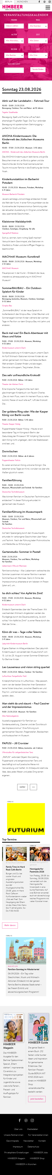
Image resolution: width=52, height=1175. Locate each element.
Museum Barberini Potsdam (13, 194)
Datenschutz (33, 1147)
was (38, 20)
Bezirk (14, 49)
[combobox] (38, 26)
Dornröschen (10, 451)
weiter (22, 787)
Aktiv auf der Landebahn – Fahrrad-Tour (25, 101)
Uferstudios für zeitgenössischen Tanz (17, 752)
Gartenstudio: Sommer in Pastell (21, 552)
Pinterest (44, 1)
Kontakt (42, 1141)
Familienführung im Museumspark (22, 512)
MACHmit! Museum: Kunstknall (21, 257)
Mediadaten (32, 1129)
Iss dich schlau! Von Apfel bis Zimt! (22, 593)
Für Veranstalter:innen (38, 1135)
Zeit (38, 35)
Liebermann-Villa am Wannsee (14, 566)
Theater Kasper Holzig (11, 424)
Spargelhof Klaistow (10, 233)
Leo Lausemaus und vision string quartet (26, 667)
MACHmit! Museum (10, 268)
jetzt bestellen (36, 1099)
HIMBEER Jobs (41, 1153)
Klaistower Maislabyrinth (16, 221)
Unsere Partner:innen (13, 1135)
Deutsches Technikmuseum (13, 492)
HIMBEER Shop (37, 1158)
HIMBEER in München (26, 1164)
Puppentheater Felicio (11, 460)
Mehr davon (10, 925)
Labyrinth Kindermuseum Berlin (15, 644)
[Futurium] (26, 819)
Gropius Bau (7, 306)
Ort (38, 49)
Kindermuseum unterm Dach (14, 348)
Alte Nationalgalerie (10, 716)
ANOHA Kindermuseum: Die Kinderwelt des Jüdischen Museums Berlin (23, 140)
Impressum (18, 1147)
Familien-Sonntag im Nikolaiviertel (23, 969)
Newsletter (28, 1141)
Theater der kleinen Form (12, 384)
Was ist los (13, 966)
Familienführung (12, 480)
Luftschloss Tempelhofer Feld (14, 676)
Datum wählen (12, 26)
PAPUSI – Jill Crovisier (15, 743)
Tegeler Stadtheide (10, 112)
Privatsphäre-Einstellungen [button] (16, 1153)
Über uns (18, 1129)
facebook (39, 1)
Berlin (8, 2)
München (22, 2)
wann (14, 20)
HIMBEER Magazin (16, 1158)
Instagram (49, 1)
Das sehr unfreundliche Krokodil (21, 375)
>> (33, 787)
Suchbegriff (14, 64)
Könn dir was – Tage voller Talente (22, 632)
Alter (14, 35)
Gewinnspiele (12, 1141)
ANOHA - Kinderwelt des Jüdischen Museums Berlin (23, 152)
